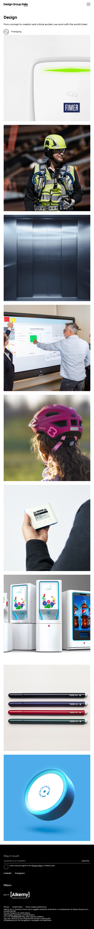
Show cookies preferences (36, 907)
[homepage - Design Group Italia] (16, 5)
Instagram (20, 873)
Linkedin (8, 873)
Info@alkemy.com (11, 920)
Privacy (6, 907)
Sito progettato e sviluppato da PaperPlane (34, 920)
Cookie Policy (17, 907)
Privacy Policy (37, 866)
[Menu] (88, 4)
